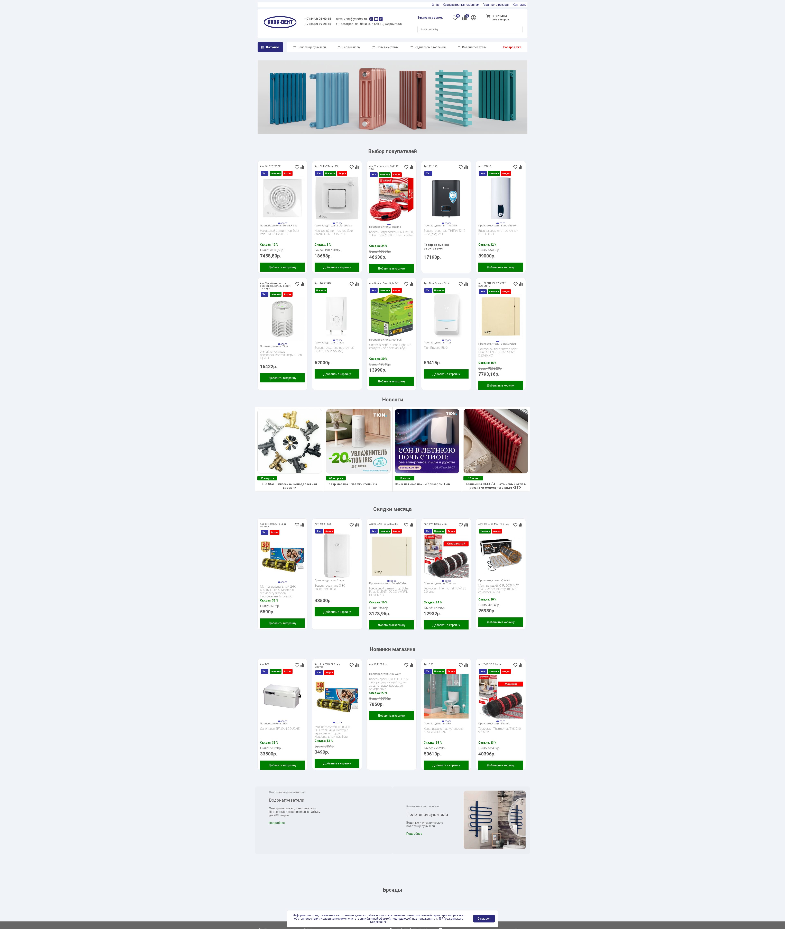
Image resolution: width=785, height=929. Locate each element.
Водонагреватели (474, 47)
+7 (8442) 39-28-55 (318, 24)
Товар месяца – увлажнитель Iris (351, 491)
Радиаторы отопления (430, 47)
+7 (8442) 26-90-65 (318, 19)
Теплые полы (351, 47)
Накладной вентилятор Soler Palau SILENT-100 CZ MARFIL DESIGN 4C (388, 598)
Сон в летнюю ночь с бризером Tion (422, 491)
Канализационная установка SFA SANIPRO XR (443, 737)
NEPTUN (396, 346)
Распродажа (512, 47)
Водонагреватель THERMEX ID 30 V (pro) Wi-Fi (444, 239)
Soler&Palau (289, 232)
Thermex (451, 232)
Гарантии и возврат (496, 4)
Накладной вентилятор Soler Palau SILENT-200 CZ (279, 239)
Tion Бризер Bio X (436, 354)
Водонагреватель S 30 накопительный (330, 594)
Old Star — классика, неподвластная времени (289, 492)
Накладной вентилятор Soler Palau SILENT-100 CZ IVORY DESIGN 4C (497, 359)
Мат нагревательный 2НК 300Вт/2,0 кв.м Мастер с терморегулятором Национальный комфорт (332, 737)
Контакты (519, 4)
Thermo (396, 233)
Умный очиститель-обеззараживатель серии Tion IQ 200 (281, 361)
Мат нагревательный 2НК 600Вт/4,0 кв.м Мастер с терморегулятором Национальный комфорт (278, 597)
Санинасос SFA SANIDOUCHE (279, 735)
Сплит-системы (387, 47)
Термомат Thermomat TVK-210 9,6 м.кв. (499, 737)
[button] (279, 230)
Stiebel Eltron (509, 232)
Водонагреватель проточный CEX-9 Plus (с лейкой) (334, 356)
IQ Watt (505, 587)
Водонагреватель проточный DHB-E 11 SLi (498, 239)
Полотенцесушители (312, 47)
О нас (436, 4)
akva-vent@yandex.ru (351, 19)
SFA (284, 730)
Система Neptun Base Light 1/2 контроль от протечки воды (390, 353)
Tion (285, 353)
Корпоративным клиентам (461, 4)
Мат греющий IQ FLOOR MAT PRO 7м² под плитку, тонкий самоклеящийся (498, 595)
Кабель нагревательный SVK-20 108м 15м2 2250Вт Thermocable (391, 240)
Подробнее (277, 842)
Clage (340, 349)
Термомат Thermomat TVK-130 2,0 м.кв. (445, 597)
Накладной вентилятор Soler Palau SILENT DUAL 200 (334, 239)
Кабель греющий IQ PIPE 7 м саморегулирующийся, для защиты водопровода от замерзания (388, 731)
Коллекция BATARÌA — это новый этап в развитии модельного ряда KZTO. (495, 492)
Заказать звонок (430, 17)
